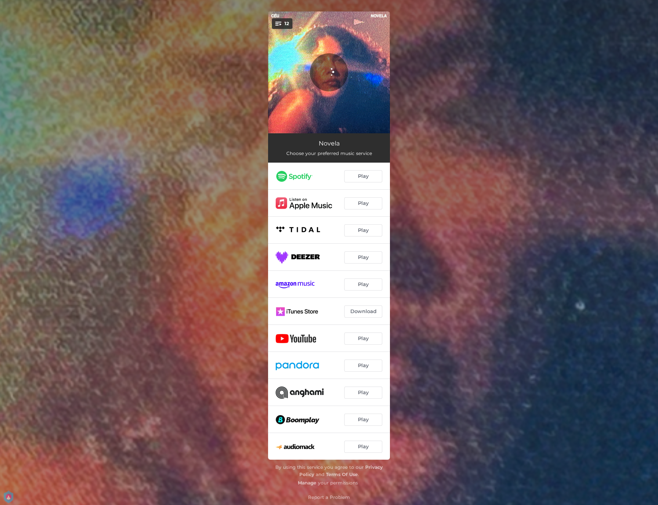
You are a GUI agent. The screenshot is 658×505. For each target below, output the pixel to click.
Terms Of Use (342, 474)
